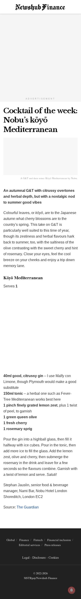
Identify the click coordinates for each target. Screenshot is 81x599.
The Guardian (28, 507)
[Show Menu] (5, 7)
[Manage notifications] (71, 590)
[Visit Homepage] (41, 6)
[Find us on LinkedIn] (39, 587)
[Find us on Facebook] (34, 587)
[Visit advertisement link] (40, 54)
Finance (24, 540)
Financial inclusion (59, 540)
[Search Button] (76, 7)
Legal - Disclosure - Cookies (40, 557)
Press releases (53, 545)
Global (11, 540)
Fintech (38, 540)
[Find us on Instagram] (44, 587)
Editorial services (29, 545)
